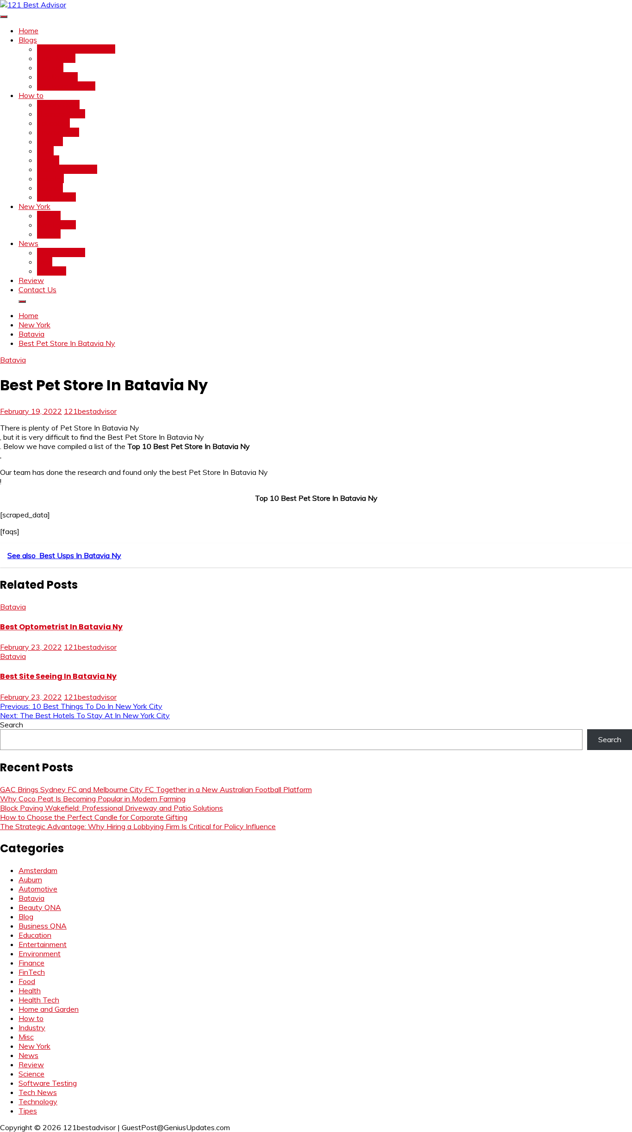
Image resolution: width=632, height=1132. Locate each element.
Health (48, 160)
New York (34, 206)
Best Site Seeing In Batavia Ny (58, 676)
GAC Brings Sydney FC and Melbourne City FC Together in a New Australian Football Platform (156, 789)
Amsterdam (56, 224)
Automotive (38, 888)
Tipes (28, 1110)
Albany (49, 215)
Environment (58, 132)
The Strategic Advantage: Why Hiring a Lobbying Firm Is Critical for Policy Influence (138, 826)
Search (11, 724)
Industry (50, 178)
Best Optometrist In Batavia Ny (61, 626)
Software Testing (66, 86)
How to (31, 95)
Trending (51, 271)
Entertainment (61, 252)
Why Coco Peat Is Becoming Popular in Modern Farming (93, 798)
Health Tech (57, 76)
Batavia (13, 359)
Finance (50, 141)
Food (45, 150)
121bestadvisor (90, 411)
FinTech (50, 67)
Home (28, 30)
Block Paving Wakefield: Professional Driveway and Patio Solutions (111, 807)
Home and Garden (67, 169)
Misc (44, 261)
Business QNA (61, 113)
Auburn (49, 234)
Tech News (56, 58)
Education (53, 123)
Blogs (28, 39)
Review (31, 280)
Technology (56, 197)
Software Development (76, 49)
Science (50, 187)
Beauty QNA (58, 104)
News (28, 243)
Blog (26, 916)
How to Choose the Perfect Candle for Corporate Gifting (93, 817)
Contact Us (37, 289)
